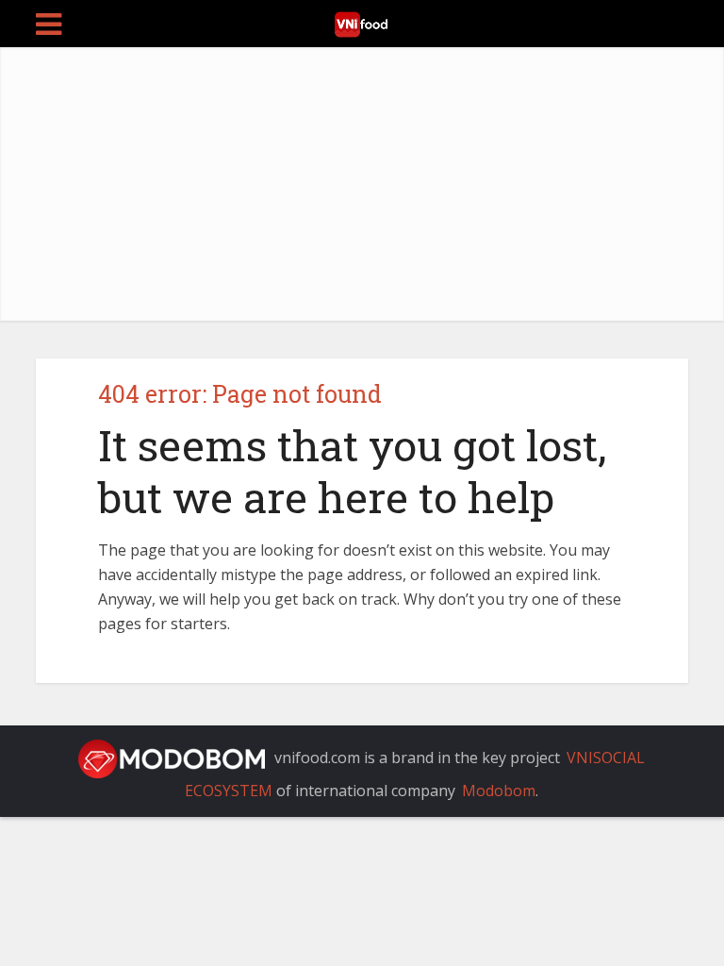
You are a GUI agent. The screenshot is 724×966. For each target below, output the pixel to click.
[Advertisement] (362, 189)
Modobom (498, 790)
